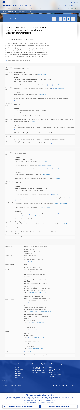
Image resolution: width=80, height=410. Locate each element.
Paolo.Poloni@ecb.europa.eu (36, 322)
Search (71, 2)
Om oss (17, 367)
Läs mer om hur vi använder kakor (47, 402)
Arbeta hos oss (19, 369)
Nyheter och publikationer (59, 8)
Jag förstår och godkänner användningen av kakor (21, 406)
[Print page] (54, 19)
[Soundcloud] (72, 385)
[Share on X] (60, 19)
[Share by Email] (73, 19)
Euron (43, 8)
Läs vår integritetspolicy (31, 402)
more (39, 74)
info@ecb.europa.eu (34, 261)
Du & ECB (66, 5)
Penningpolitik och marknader (10, 8)
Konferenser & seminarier (25, 11)
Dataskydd (51, 367)
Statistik (37, 8)
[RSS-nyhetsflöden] (76, 385)
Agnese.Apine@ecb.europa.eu (36, 337)
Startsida (4, 11)
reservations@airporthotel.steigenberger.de (40, 311)
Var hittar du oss (19, 377)
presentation (57, 85)
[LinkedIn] (63, 385)
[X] (59, 385)
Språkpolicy (52, 376)
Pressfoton (18, 373)
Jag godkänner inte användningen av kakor (59, 406)
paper (50, 85)
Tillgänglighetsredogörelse (55, 374)
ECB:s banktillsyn (71, 8)
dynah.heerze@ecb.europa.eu (36, 329)
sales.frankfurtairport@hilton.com (37, 292)
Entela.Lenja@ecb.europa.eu (36, 348)
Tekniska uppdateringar (38, 370)
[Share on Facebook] (64, 19)
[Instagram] (66, 385)
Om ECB (60, 5)
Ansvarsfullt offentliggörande (39, 372)
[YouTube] (69, 385)
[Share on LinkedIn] (68, 19)
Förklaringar (18, 371)
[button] (73, 2)
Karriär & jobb (73, 5)
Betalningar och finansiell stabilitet (26, 8)
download (55, 142)
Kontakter (17, 375)
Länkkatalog (6, 380)
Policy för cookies (53, 372)
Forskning (49, 8)
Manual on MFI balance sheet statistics (19, 60)
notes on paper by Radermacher (39, 215)
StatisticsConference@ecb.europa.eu (35, 351)
